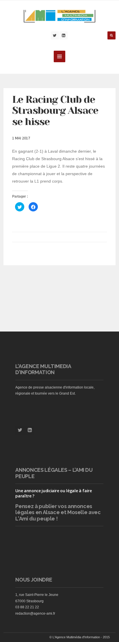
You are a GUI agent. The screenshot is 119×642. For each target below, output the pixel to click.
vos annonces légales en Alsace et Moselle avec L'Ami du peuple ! (58, 512)
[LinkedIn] (64, 35)
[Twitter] (55, 35)
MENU (59, 56)
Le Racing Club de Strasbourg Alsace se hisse (55, 110)
